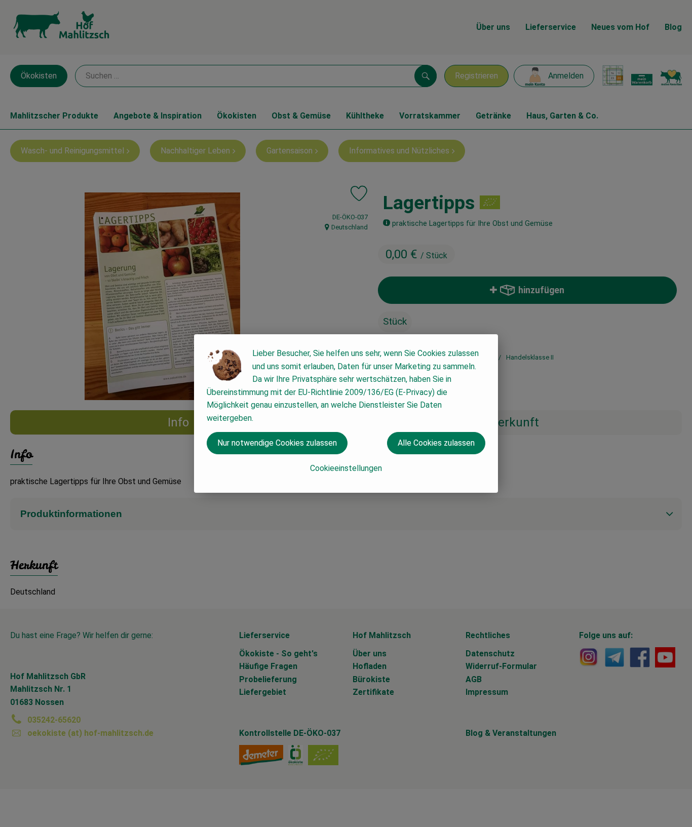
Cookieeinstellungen (346, 468)
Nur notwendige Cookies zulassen (277, 443)
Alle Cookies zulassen (436, 443)
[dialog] (346, 413)
